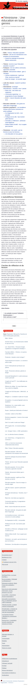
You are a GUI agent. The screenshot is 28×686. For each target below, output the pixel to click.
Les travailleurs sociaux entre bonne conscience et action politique (14, 109)
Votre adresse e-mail (10, 317)
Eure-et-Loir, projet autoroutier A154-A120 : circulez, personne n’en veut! (9, 590)
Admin (25, 684)
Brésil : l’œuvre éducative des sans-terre (15, 506)
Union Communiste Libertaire (10, 681)
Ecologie (4, 665)
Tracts (3, 643)
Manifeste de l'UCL (7, 557)
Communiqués (5, 638)
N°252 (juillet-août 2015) (13, 335)
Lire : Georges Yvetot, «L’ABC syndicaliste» (16, 431)
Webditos (4, 640)
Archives (10, 682)
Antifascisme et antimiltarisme (9, 658)
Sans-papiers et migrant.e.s (9, 672)
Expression (10, 334)
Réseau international (7, 670)
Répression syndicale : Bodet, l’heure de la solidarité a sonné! (9, 585)
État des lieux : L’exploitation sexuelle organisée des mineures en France (9, 622)
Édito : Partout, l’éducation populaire (14, 448)
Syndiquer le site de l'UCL (10, 562)
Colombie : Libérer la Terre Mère (13, 413)
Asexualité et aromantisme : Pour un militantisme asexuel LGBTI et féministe (9, 600)
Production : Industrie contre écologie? (15, 357)
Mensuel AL (17, 334)
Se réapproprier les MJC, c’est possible (15, 520)
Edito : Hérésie (9, 338)
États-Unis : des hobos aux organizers (14, 498)
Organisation (4, 682)
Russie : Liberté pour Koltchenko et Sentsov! (16, 410)
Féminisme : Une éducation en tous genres (16, 544)
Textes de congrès (6, 648)
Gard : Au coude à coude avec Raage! (15, 422)
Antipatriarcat (5, 661)
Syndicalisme (5, 675)
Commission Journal (15, 26)
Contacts (4, 559)
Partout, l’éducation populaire (16, 52)
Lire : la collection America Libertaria (14, 434)
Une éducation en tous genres (13, 134)
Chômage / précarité (7, 663)
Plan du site (5, 564)
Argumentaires (5, 645)
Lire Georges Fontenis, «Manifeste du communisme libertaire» (9, 616)
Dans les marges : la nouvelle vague (15, 79)
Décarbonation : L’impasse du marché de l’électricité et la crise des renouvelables (9, 610)
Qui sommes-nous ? (7, 555)
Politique (4, 668)
